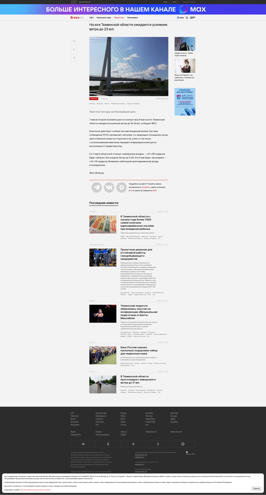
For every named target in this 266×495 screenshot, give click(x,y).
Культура (173, 416)
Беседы (123, 413)
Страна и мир (150, 422)
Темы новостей (150, 432)
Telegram (146, 187)
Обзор (123, 416)
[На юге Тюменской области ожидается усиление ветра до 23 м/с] (128, 66)
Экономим (149, 413)
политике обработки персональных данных (35, 490)
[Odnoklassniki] (108, 444)
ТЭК (97, 424)
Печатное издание (102, 434)
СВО (91, 18)
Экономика (132, 18)
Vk (131, 190)
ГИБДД (123, 434)
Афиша (172, 419)
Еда (146, 424)
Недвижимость (101, 416)
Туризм (123, 422)
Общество (119, 18)
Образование (150, 419)
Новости (124, 432)
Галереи (99, 432)
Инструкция (75, 424)
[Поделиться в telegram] (74, 58)
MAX (155, 190)
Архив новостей (176, 432)
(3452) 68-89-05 (141, 455)
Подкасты (99, 419)
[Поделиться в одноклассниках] (74, 49)
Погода (123, 424)
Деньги (73, 419)
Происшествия (104, 18)
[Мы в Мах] (180, 18)
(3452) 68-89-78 (141, 471)
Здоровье (174, 422)
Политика (148, 416)
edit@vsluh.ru (139, 457)
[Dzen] (157, 444)
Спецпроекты (76, 434)
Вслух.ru (77, 17)
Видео (73, 432)
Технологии (100, 422)
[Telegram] (133, 444)
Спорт (123, 419)
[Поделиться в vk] (74, 41)
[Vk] (83, 444)
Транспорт (174, 413)
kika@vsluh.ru (139, 464)
